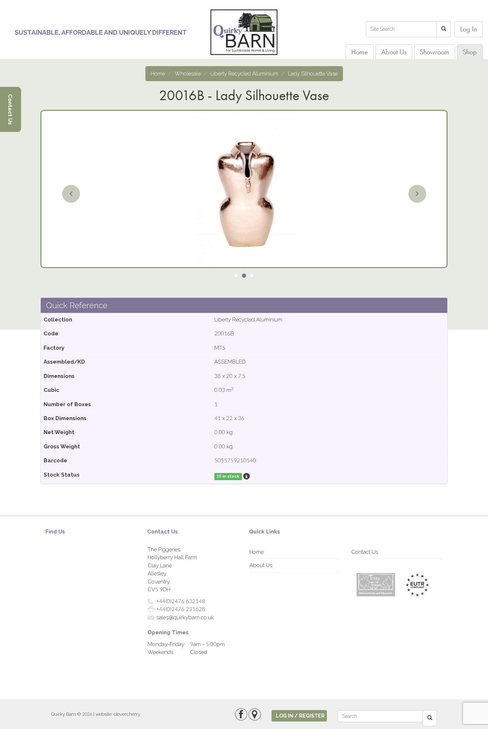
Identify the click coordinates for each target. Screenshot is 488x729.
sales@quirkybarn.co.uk (185, 617)
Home (359, 51)
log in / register (300, 716)
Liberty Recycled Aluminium (244, 73)
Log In (468, 29)
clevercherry (127, 714)
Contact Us (364, 552)
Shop (470, 51)
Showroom (434, 51)
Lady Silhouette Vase (313, 73)
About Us (394, 51)
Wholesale (188, 73)
